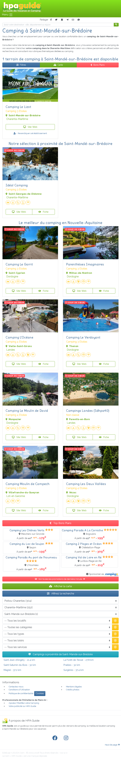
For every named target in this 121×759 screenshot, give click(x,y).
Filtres (23, 65)
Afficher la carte (62, 586)
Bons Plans (99, 65)
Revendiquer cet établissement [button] (32, 133)
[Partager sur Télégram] (67, 19)
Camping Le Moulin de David (27, 410)
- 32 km (20, 665)
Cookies (40, 693)
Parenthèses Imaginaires (85, 264)
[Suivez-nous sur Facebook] (55, 738)
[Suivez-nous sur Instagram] (67, 738)
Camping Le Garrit (19, 264)
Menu (5, 14)
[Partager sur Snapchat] (61, 19)
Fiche (45, 211)
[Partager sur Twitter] (56, 19)
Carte (60, 65)
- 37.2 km (12, 670)
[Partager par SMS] (78, 19)
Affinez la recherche (62, 593)
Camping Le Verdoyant (83, 337)
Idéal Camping (17, 185)
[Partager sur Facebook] (51, 19)
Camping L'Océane (19, 337)
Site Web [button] (32, 127)
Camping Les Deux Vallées (86, 484)
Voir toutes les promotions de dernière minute (60, 579)
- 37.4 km (73, 670)
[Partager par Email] (72, 19)
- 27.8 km (78, 660)
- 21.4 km (19, 660)
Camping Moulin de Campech (28, 484)
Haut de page (111, 745)
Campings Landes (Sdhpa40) (87, 410)
